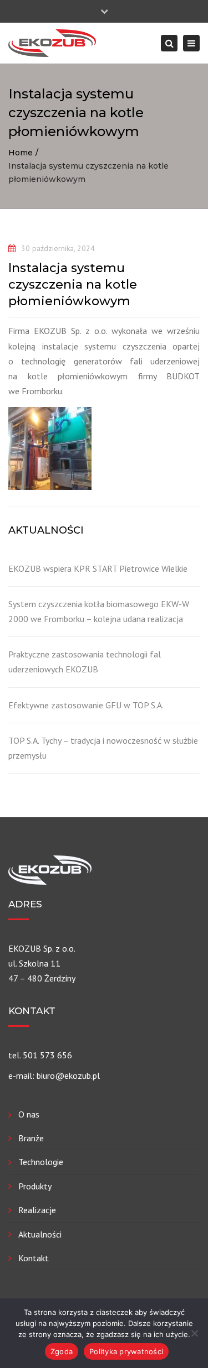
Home (20, 153)
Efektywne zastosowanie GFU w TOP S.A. (86, 705)
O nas (28, 1114)
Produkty (35, 1186)
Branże (31, 1138)
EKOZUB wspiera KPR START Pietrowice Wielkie (97, 568)
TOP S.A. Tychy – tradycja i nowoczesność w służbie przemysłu (103, 748)
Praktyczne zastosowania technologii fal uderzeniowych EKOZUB (84, 662)
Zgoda (61, 1351)
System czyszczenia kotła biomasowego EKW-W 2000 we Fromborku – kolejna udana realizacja (98, 611)
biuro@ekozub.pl (68, 1075)
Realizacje (37, 1209)
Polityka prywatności (126, 1351)
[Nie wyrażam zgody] (194, 1333)
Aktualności (40, 1234)
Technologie (40, 1161)
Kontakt (33, 1257)
